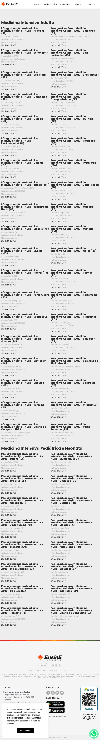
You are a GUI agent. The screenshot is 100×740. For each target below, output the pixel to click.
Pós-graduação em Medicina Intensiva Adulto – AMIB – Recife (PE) (24, 316)
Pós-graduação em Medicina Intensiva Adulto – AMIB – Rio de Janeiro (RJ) (21, 339)
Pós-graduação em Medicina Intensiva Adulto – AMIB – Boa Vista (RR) (23, 75)
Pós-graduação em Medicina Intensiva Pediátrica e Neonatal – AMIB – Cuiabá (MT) (22, 500)
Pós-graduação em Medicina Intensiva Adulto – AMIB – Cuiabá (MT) (22, 119)
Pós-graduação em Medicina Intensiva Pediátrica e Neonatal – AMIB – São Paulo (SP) (71, 588)
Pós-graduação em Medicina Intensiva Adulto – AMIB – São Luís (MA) (22, 383)
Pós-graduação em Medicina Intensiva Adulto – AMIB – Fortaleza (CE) (73, 141)
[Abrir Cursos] (41, 4)
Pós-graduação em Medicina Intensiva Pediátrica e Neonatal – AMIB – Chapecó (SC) (71, 478)
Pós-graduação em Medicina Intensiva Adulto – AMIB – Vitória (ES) (74, 404)
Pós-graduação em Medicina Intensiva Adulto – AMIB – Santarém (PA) (23, 361)
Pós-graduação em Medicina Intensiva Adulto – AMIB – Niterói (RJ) (24, 271)
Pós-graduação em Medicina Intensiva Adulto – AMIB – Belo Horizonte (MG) (69, 53)
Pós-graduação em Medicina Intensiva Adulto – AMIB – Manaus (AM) (72, 229)
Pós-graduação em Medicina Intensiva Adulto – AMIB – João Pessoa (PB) (75, 185)
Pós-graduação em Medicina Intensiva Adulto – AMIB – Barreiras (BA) (73, 31)
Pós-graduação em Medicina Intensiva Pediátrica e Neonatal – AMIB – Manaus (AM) (22, 544)
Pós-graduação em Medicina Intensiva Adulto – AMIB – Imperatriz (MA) (73, 163)
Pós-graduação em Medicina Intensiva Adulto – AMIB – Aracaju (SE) (22, 31)
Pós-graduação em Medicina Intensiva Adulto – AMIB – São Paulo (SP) (73, 383)
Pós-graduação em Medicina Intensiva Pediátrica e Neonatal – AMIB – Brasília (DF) (22, 478)
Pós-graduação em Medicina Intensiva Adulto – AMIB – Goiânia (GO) (22, 163)
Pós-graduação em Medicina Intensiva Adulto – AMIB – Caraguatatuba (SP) (69, 97)
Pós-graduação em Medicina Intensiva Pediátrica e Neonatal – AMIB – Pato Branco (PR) (71, 544)
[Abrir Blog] (81, 4)
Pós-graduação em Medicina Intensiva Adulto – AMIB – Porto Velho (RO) (74, 295)
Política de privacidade (56, 716)
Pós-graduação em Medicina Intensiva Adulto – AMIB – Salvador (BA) (73, 339)
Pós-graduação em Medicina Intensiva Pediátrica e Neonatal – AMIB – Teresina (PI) (22, 610)
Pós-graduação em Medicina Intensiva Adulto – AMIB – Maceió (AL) (25, 228)
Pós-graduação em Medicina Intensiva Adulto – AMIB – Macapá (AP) (72, 207)
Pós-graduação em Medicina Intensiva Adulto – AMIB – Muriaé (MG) (21, 251)
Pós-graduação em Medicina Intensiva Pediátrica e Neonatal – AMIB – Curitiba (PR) (71, 500)
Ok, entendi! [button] (25, 730)
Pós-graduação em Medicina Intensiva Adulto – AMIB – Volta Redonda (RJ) (70, 427)
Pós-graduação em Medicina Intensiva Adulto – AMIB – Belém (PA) (24, 51)
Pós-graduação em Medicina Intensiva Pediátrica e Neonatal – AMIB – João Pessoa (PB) (22, 522)
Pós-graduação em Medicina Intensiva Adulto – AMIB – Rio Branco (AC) (73, 317)
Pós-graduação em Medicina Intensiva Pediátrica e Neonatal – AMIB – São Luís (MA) (22, 588)
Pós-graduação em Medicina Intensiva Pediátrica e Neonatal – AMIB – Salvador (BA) (71, 566)
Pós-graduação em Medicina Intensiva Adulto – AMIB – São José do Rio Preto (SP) (74, 361)
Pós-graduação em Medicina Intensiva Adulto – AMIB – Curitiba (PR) (72, 119)
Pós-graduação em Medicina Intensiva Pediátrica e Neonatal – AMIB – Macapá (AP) (71, 522)
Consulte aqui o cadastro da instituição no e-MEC (89, 717)
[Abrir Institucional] (57, 4)
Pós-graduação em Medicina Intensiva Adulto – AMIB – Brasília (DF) (75, 73)
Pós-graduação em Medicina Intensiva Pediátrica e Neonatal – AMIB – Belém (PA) (22, 456)
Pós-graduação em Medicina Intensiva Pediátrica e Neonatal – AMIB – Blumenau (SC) (71, 456)
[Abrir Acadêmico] (72, 4)
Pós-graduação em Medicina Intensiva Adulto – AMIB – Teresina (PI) (23, 405)
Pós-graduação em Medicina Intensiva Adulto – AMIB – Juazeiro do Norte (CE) (24, 207)
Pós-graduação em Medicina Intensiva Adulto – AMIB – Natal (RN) (73, 250)
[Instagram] (53, 693)
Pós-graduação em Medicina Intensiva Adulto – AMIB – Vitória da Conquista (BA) (23, 427)
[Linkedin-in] (57, 693)
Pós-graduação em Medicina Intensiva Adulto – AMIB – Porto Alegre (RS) (25, 295)
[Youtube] (62, 693)
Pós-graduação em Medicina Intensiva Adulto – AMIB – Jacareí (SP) (25, 184)
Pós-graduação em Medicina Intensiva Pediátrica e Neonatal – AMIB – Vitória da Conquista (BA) (71, 610)
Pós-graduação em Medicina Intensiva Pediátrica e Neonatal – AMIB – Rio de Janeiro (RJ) (22, 566)
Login (90, 4)
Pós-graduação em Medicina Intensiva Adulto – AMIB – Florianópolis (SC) (19, 141)
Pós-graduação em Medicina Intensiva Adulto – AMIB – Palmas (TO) (71, 273)
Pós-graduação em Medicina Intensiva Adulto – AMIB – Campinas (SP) (24, 97)
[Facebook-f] (48, 693)
